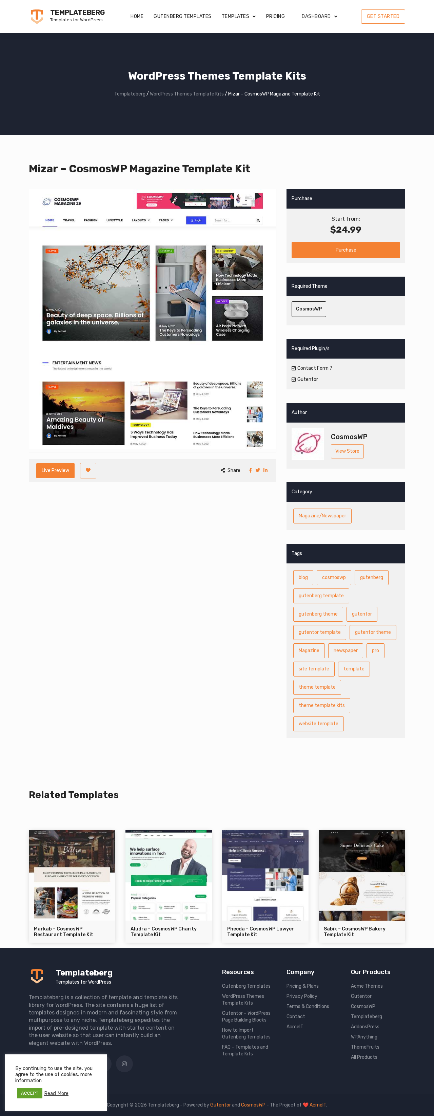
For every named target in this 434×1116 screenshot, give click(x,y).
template (353, 669)
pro (375, 650)
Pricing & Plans (303, 986)
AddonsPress (365, 1027)
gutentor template (320, 632)
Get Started (383, 16)
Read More (56, 1093)
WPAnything (364, 1037)
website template (318, 724)
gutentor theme (373, 632)
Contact (296, 1017)
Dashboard (316, 16)
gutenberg (371, 577)
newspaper (346, 650)
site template (314, 669)
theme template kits (322, 705)
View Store (347, 451)
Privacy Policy (302, 996)
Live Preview (55, 470)
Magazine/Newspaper (322, 516)
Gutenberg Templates (183, 16)
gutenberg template (321, 596)
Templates (236, 16)
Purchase (346, 250)
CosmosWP (309, 309)
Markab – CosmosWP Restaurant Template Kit (63, 932)
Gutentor (361, 996)
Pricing (275, 16)
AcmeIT (295, 1027)
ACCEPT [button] (29, 1093)
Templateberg (77, 12)
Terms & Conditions (308, 1006)
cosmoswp (334, 577)
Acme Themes (367, 986)
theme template (317, 687)
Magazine (309, 650)
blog (303, 577)
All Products (364, 1057)
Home (137, 16)
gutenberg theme (318, 614)
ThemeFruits (365, 1047)
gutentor (362, 614)
